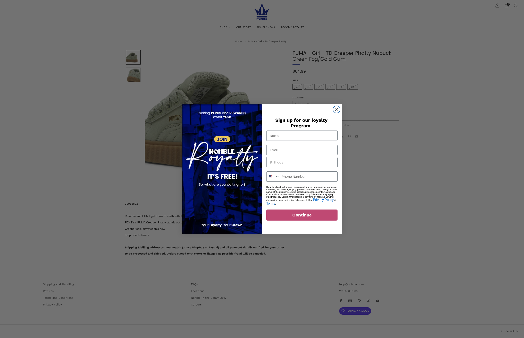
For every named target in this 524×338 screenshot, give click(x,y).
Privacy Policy (323, 200)
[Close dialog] (336, 109)
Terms (270, 203)
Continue (302, 215)
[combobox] (273, 176)
